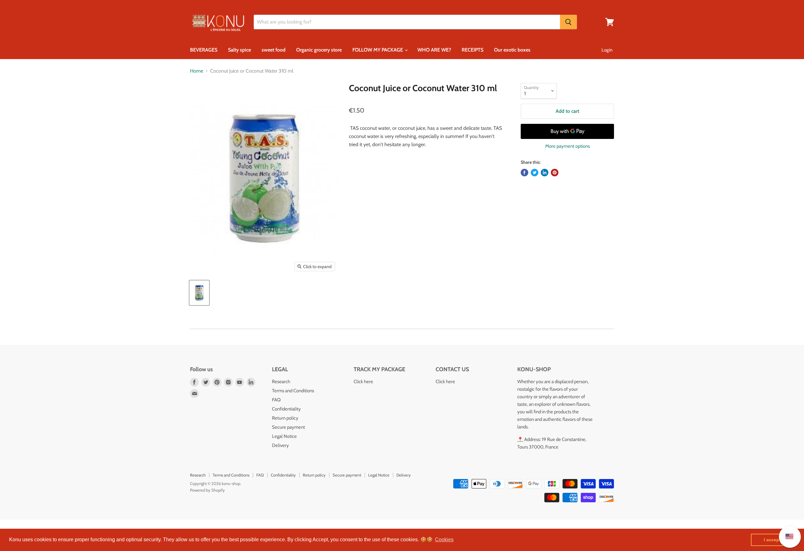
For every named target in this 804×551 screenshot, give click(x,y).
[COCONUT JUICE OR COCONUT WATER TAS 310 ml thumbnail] (199, 292)
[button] (444, 539)
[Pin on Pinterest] (554, 172)
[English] (786, 536)
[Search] (568, 22)
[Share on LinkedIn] (544, 172)
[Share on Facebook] (524, 172)
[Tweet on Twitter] (534, 172)
